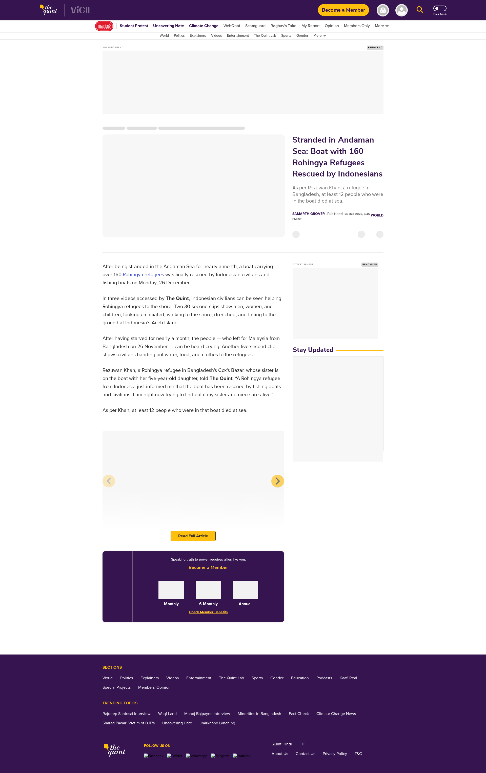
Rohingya (133, 275)
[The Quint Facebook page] (153, 756)
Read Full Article (193, 536)
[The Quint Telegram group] (220, 756)
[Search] (419, 10)
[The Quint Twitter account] (174, 756)
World (377, 215)
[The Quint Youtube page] (241, 756)
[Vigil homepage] (81, 10)
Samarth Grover (308, 214)
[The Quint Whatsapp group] (196, 756)
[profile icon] (401, 10)
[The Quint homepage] (48, 10)
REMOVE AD (375, 47)
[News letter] (383, 10)
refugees (154, 275)
